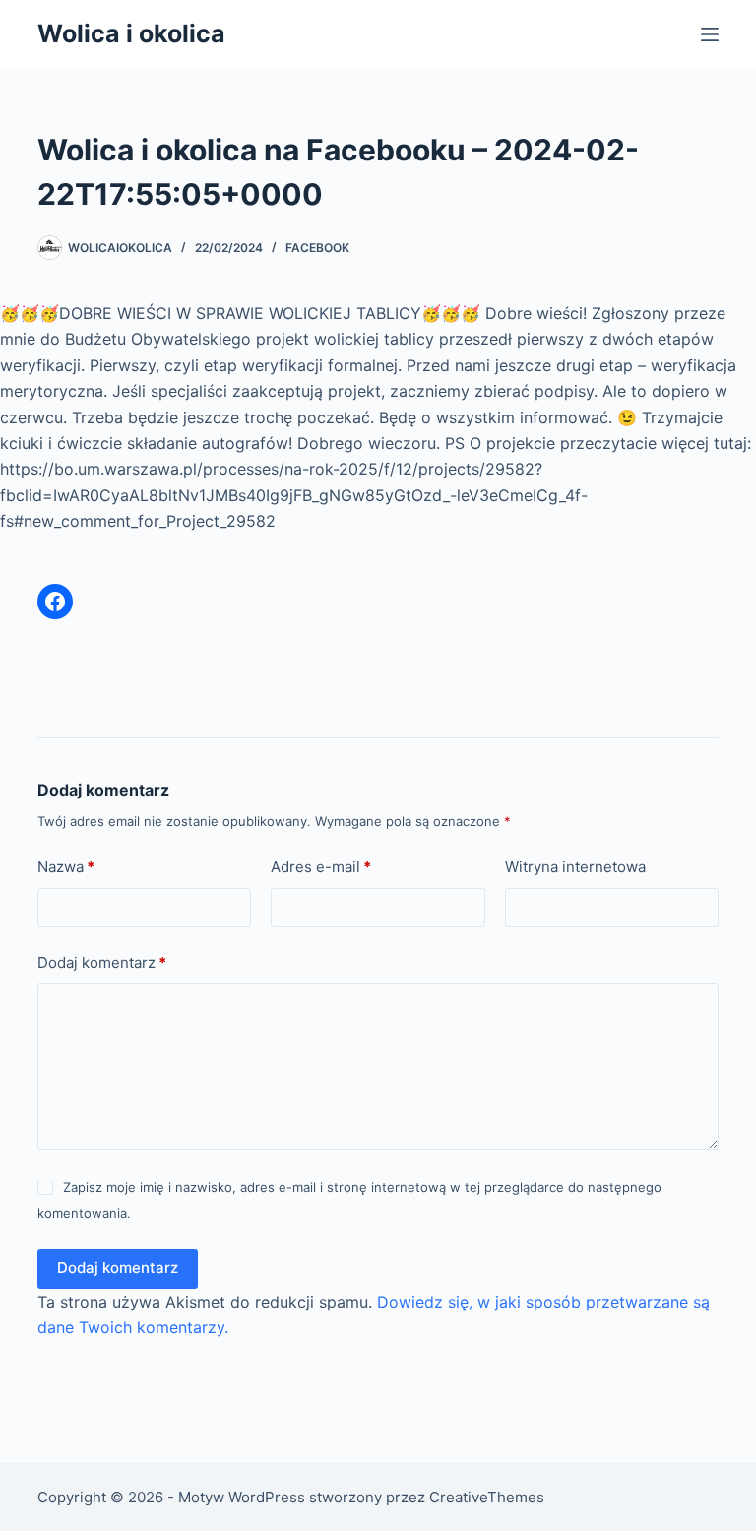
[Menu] (710, 34)
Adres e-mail (321, 867)
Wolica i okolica (131, 33)
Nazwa (65, 867)
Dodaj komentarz (101, 962)
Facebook (317, 247)
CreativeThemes (486, 1497)
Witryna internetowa (575, 867)
